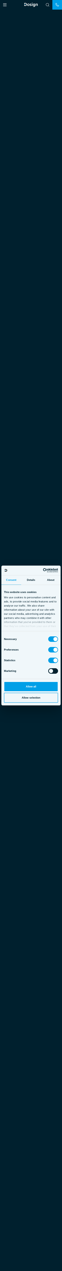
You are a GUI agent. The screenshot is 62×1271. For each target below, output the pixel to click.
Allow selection (31, 697)
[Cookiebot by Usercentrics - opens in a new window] (43, 570)
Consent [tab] (11, 579)
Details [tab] (31, 579)
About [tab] (51, 579)
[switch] (53, 649)
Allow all (31, 686)
